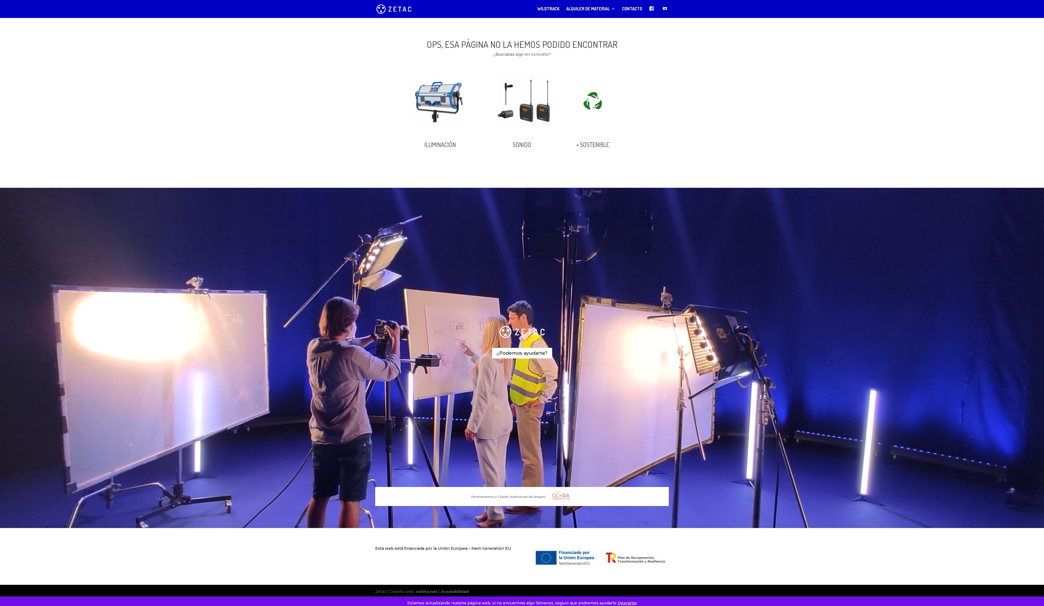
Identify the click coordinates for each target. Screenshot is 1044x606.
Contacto (632, 9)
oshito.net (426, 591)
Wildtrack (548, 9)
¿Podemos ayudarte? (522, 353)
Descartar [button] (627, 603)
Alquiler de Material (588, 9)
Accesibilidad (455, 591)
